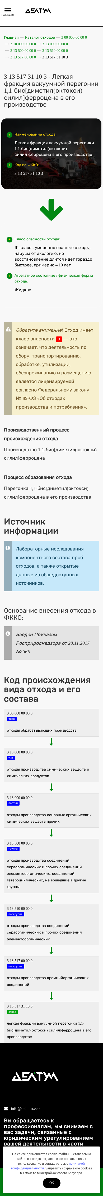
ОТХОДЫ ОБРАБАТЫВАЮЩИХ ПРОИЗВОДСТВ (42, 730)
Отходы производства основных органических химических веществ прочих (49, 818)
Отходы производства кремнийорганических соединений (48, 981)
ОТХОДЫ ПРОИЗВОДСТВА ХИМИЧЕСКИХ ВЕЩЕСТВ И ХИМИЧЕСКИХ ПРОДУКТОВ (48, 772)
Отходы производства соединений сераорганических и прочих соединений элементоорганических (44, 932)
